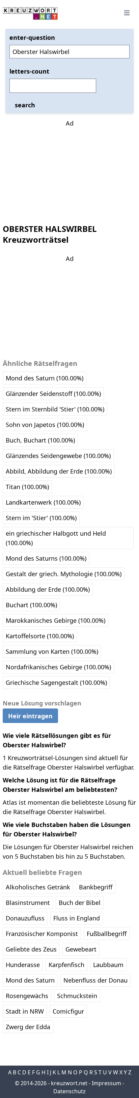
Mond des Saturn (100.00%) (44, 378)
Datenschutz (69, 1091)
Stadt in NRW (25, 1011)
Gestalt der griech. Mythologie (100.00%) (63, 574)
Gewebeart (80, 949)
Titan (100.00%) (27, 487)
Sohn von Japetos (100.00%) (45, 425)
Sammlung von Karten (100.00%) (52, 651)
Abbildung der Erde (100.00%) (48, 589)
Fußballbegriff (107, 934)
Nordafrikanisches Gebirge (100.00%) (58, 667)
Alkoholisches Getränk (38, 887)
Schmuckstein (77, 996)
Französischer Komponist (42, 934)
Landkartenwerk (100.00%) (43, 502)
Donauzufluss (25, 918)
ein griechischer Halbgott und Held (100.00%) (56, 538)
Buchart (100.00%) (31, 605)
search (25, 105)
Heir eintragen (30, 716)
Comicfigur (68, 1011)
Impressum (106, 1083)
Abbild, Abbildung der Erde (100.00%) (59, 471)
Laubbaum (108, 965)
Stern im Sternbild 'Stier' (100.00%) (55, 409)
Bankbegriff (95, 887)
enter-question (32, 37)
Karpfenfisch (66, 965)
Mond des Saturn (30, 980)
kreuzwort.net (69, 1083)
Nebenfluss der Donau (95, 980)
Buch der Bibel (80, 903)
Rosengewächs (27, 996)
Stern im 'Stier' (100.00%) (41, 518)
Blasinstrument (28, 903)
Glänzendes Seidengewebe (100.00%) (58, 456)
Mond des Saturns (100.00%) (46, 558)
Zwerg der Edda (28, 1027)
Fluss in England (76, 918)
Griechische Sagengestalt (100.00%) (56, 682)
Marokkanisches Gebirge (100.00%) (55, 620)
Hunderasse (23, 965)
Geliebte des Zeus (31, 949)
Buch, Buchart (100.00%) (40, 440)
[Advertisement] (69, 170)
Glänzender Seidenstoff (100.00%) (53, 394)
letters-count (29, 71)
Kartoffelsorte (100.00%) (40, 636)
